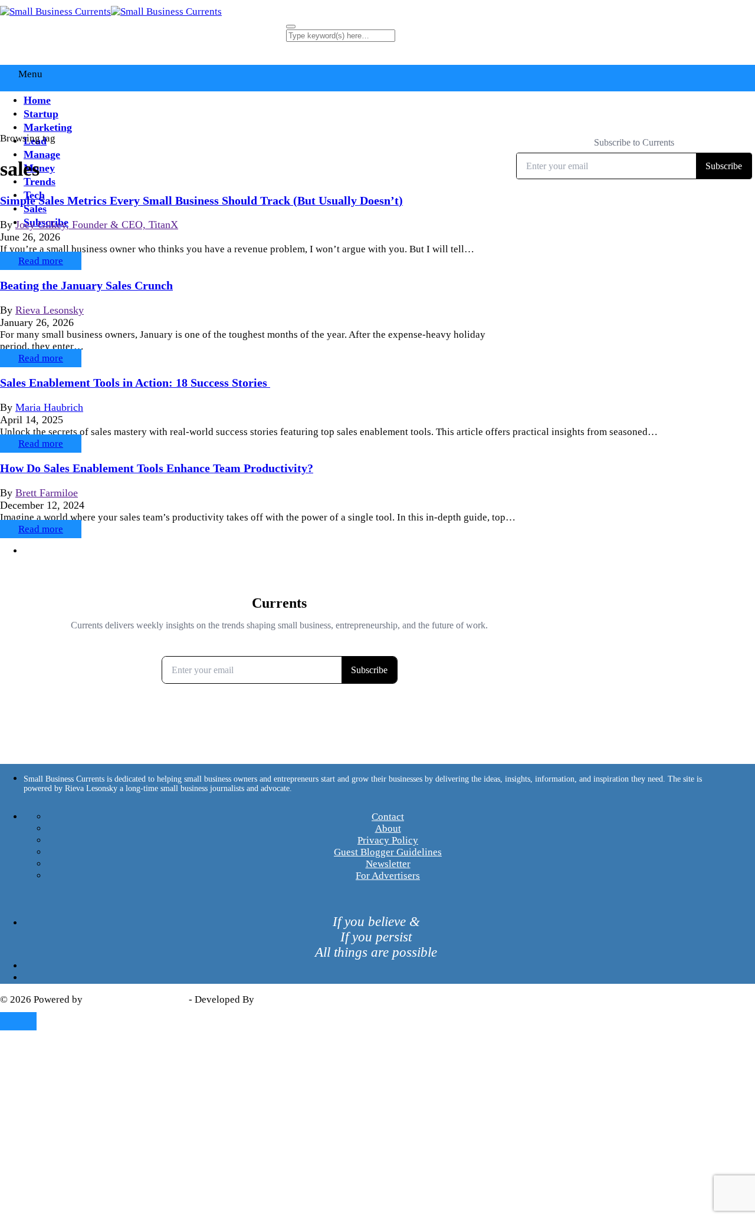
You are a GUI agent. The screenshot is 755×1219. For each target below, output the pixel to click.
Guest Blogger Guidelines (388, 852)
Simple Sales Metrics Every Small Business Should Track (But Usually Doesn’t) (201, 200)
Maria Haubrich (49, 407)
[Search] (291, 26)
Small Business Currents (135, 999)
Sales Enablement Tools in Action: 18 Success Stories (135, 382)
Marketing (48, 127)
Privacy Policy (387, 840)
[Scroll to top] (18, 1021)
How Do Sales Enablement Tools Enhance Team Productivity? (156, 468)
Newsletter (388, 863)
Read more (40, 260)
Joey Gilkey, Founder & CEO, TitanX (96, 224)
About (388, 828)
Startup (41, 114)
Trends (39, 181)
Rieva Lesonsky (49, 310)
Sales (35, 209)
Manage (42, 154)
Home (37, 100)
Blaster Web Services (301, 999)
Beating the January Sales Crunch (86, 285)
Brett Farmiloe (46, 493)
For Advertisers (388, 875)
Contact (388, 816)
